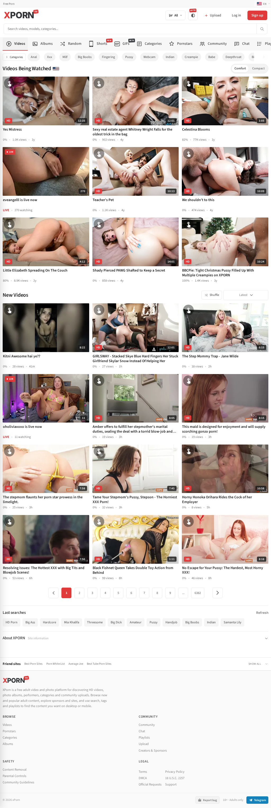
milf (64, 57)
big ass (30, 622)
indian (170, 57)
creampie (191, 57)
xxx (49, 57)
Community (147, 724)
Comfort (240, 68)
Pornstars (9, 731)
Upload (144, 744)
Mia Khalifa (71, 622)
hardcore (49, 622)
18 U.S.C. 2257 (174, 778)
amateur (136, 622)
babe (211, 57)
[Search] (261, 29)
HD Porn (11, 622)
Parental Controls (14, 776)
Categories (16, 57)
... (183, 593)
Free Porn (9, 3)
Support (171, 784)
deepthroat (233, 57)
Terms (143, 771)
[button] (265, 57)
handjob (171, 622)
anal (34, 57)
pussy (129, 57)
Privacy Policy (174, 771)
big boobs (85, 57)
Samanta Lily (232, 622)
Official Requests (150, 784)
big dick (116, 622)
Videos (7, 724)
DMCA (143, 778)
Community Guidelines (18, 782)
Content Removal (14, 769)
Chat (142, 731)
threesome (95, 622)
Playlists (144, 737)
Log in (236, 15)
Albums (8, 744)
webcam (149, 57)
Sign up (257, 15)
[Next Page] (218, 593)
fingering (108, 57)
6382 (198, 593)
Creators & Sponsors (153, 750)
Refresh (262, 613)
